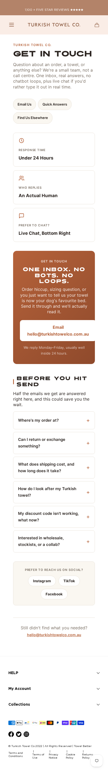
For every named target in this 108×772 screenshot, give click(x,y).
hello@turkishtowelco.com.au (54, 634)
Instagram (42, 581)
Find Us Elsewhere (33, 118)
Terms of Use (38, 756)
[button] (11, 25)
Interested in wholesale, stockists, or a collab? (41, 541)
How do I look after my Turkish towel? (47, 492)
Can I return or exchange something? (41, 443)
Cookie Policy (70, 756)
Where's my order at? (38, 420)
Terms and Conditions (15, 754)
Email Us (24, 104)
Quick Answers (54, 104)
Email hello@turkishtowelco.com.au (58, 331)
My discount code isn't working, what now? (48, 516)
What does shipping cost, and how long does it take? (46, 467)
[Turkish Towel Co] (54, 25)
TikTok (69, 581)
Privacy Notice (53, 756)
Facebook (54, 594)
